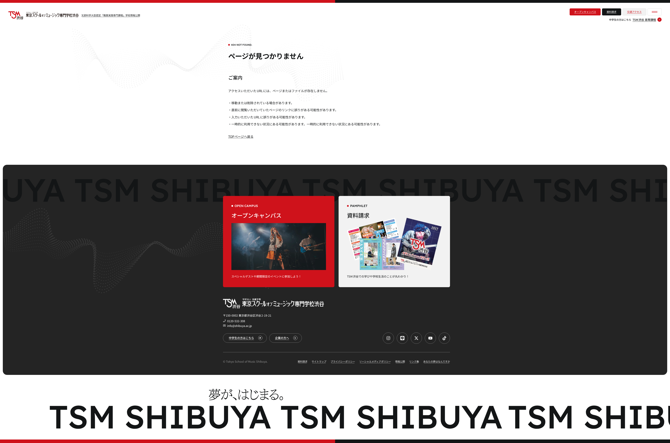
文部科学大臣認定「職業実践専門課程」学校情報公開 (110, 15)
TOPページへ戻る (240, 136)
